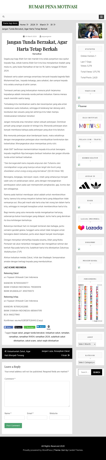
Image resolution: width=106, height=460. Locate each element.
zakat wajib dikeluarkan (48, 341)
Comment (10, 379)
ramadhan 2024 (43, 337)
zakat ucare (30, 341)
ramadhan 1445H (27, 337)
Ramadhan (37, 54)
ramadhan (13, 337)
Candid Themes (75, 450)
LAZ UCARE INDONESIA (15, 267)
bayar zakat (17, 333)
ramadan (65, 333)
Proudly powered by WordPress (37, 450)
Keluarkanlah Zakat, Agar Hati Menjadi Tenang (17, 353)
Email (30, 413)
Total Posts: (86, 77)
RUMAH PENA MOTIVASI (53, 6)
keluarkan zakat (53, 333)
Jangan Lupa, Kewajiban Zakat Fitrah (56, 353)
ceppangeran (46, 36)
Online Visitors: (88, 56)
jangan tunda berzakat (34, 333)
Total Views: (87, 72)
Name (8, 413)
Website (54, 413)
